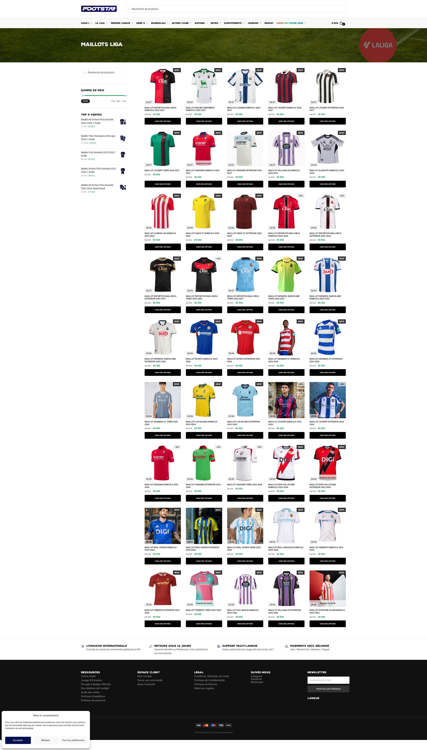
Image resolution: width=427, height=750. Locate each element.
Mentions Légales (204, 688)
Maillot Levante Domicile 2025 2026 (285, 423)
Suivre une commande (150, 680)
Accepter (18, 740)
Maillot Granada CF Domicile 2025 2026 (284, 360)
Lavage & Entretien (91, 680)
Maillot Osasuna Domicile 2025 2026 (161, 485)
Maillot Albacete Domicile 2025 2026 (327, 171)
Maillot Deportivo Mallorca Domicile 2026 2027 (160, 109)
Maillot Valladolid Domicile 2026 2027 (284, 171)
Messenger (257, 681)
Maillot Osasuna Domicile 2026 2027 (202, 171)
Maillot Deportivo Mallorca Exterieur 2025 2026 (325, 234)
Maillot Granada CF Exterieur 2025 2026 (326, 360)
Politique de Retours (205, 684)
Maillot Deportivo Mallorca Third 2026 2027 (243, 297)
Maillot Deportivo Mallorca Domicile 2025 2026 (284, 234)
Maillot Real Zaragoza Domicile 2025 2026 (286, 548)
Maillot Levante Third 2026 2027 (162, 170)
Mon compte (145, 676)
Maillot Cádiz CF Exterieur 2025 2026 (244, 234)
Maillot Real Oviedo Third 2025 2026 (244, 548)
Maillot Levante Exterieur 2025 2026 (327, 423)
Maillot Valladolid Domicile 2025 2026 (243, 611)
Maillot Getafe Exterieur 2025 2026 (243, 360)
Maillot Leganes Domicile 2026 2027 (243, 109)
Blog (83, 704)
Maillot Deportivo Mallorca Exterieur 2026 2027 (160, 297)
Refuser (45, 740)
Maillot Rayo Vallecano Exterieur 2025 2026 (323, 485)
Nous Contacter (146, 684)
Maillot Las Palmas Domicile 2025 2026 (201, 423)
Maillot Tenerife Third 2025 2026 (203, 610)
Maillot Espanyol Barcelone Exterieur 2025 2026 (160, 360)
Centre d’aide (88, 676)
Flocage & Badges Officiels (96, 684)
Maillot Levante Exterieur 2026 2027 (327, 109)
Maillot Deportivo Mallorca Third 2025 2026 (202, 297)
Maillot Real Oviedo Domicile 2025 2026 (161, 548)
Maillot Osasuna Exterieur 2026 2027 (244, 171)
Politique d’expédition (93, 696)
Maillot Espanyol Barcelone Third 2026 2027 (283, 297)
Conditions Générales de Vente (211, 676)
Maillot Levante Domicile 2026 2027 (285, 109)
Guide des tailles (90, 692)
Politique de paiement (93, 700)
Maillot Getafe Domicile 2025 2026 (202, 360)
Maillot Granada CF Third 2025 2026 (161, 423)
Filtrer (85, 101)
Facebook (256, 679)
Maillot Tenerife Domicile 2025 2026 (326, 548)
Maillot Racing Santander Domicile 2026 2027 (200, 109)
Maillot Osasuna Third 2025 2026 (244, 484)
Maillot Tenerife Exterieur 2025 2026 (162, 611)
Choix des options (163, 121)
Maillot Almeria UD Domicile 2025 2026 (160, 234)
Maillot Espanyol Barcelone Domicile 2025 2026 (325, 297)
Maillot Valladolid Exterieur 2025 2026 (284, 611)
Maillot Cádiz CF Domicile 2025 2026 (202, 234)
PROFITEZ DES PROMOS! (328, 688)
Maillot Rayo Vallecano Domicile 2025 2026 (281, 485)
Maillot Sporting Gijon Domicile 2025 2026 (327, 611)
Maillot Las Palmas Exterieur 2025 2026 (243, 423)
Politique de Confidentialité (209, 680)
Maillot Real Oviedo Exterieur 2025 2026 (202, 548)
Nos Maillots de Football (95, 688)
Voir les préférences (73, 740)
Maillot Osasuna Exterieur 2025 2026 (203, 485)
